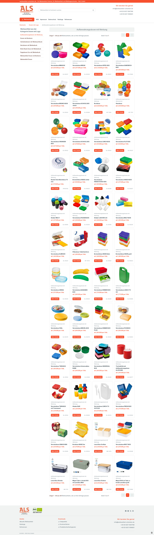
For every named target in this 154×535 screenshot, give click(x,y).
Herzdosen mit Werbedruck (28, 45)
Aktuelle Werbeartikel (26, 521)
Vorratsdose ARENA (57, 290)
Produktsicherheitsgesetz (67, 527)
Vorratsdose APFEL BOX (102, 65)
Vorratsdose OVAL (57, 328)
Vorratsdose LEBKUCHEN (59, 444)
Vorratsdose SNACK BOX (124, 179)
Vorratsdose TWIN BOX (58, 366)
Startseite (23, 25)
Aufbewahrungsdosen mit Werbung (31, 35)
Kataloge (60, 19)
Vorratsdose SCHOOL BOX (81, 141)
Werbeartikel (28, 19)
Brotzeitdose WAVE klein (102, 254)
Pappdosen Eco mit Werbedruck (30, 52)
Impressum (43, 19)
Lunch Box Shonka (57, 480)
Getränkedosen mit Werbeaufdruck (31, 42)
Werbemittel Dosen (26, 59)
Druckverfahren (64, 524)
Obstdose (119, 103)
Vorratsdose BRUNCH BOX (59, 103)
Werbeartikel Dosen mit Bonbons (30, 56)
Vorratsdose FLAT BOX (123, 141)
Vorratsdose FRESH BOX (123, 406)
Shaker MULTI (55, 218)
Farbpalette (63, 521)
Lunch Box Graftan (100, 444)
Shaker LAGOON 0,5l (100, 218)
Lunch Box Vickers (100, 480)
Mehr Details (55, 74)
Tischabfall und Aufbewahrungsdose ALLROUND (122, 368)
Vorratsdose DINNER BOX (102, 290)
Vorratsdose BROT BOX (123, 444)
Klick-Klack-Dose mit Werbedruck (30, 49)
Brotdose (97, 103)
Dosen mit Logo (34, 25)
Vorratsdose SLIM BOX (58, 254)
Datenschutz (52, 19)
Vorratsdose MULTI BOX (123, 218)
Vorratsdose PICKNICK (123, 328)
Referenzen (68, 19)
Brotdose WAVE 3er (79, 444)
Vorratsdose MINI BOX (58, 65)
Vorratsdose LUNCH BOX (102, 141)
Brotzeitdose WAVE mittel (81, 179)
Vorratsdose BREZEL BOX (81, 328)
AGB (37, 19)
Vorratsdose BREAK (79, 65)
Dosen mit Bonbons (26, 38)
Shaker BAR (76, 406)
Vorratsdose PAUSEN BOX (81, 218)
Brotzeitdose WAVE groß (124, 254)
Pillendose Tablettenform (81, 252)
